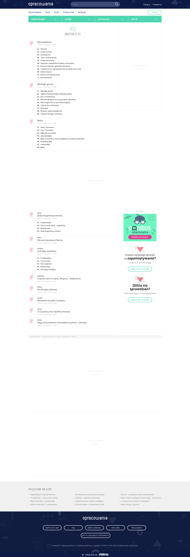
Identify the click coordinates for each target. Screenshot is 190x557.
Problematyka (45, 222)
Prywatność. (56, 545)
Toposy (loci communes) (49, 105)
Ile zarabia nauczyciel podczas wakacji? (90, 494)
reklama (115, 528)
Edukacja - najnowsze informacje (87, 498)
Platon (39, 237)
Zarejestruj (157, 4)
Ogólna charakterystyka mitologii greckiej (56, 94)
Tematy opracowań (48, 336)
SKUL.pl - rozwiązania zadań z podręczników (137, 494)
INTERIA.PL (104, 545)
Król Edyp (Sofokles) (46, 251)
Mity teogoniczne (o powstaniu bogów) (55, 102)
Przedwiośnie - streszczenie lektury (44, 498)
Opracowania (34, 12)
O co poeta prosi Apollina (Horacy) (53, 311)
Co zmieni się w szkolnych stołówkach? (135, 501)
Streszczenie (45, 261)
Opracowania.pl (34, 336)
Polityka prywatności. (68, 545)
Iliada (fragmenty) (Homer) (49, 215)
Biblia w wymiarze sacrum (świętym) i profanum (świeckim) (62, 139)
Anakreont (40, 276)
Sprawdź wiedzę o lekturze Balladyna (89, 501)
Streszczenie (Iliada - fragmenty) (52, 225)
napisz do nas (52, 528)
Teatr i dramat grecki (48, 57)
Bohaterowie (45, 228)
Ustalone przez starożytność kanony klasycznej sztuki (60, 69)
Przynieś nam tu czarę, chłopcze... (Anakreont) (59, 278)
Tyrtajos (40, 298)
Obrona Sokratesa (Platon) (49, 240)
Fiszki (56, 12)
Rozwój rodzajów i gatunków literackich (55, 66)
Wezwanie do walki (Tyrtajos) (51, 300)
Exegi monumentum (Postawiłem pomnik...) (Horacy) (62, 322)
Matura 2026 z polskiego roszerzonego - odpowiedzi (141, 498)
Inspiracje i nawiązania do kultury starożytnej (57, 63)
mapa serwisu (94, 528)
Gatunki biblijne (46, 136)
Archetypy (44, 108)
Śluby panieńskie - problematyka (42, 501)
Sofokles (40, 248)
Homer (39, 213)
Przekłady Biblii (46, 141)
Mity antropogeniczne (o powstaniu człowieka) (58, 99)
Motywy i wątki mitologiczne (51, 111)
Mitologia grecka (45, 84)
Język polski (66, 336)
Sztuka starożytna (47, 60)
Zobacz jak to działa (140, 269)
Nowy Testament (47, 127)
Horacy (39, 309)
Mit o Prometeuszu (47, 97)
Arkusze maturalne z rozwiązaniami (43, 504)
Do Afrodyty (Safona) (47, 289)
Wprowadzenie (44, 42)
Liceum (58, 336)
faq (73, 528)
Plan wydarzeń (46, 264)
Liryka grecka (45, 55)
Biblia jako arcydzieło (48, 133)
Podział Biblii (45, 144)
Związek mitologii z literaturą (51, 114)
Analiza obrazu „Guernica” (130, 504)
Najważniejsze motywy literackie (42, 494)
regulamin (137, 528)
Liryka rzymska (46, 52)
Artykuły (82, 12)
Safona (39, 287)
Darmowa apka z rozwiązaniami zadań (89, 504)
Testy (47, 12)
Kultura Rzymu (45, 72)
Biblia (40, 120)
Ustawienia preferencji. (84, 545)
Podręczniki (68, 12)
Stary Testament (46, 130)
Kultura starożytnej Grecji (50, 75)
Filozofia (43, 49)
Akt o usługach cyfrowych (95, 535)
